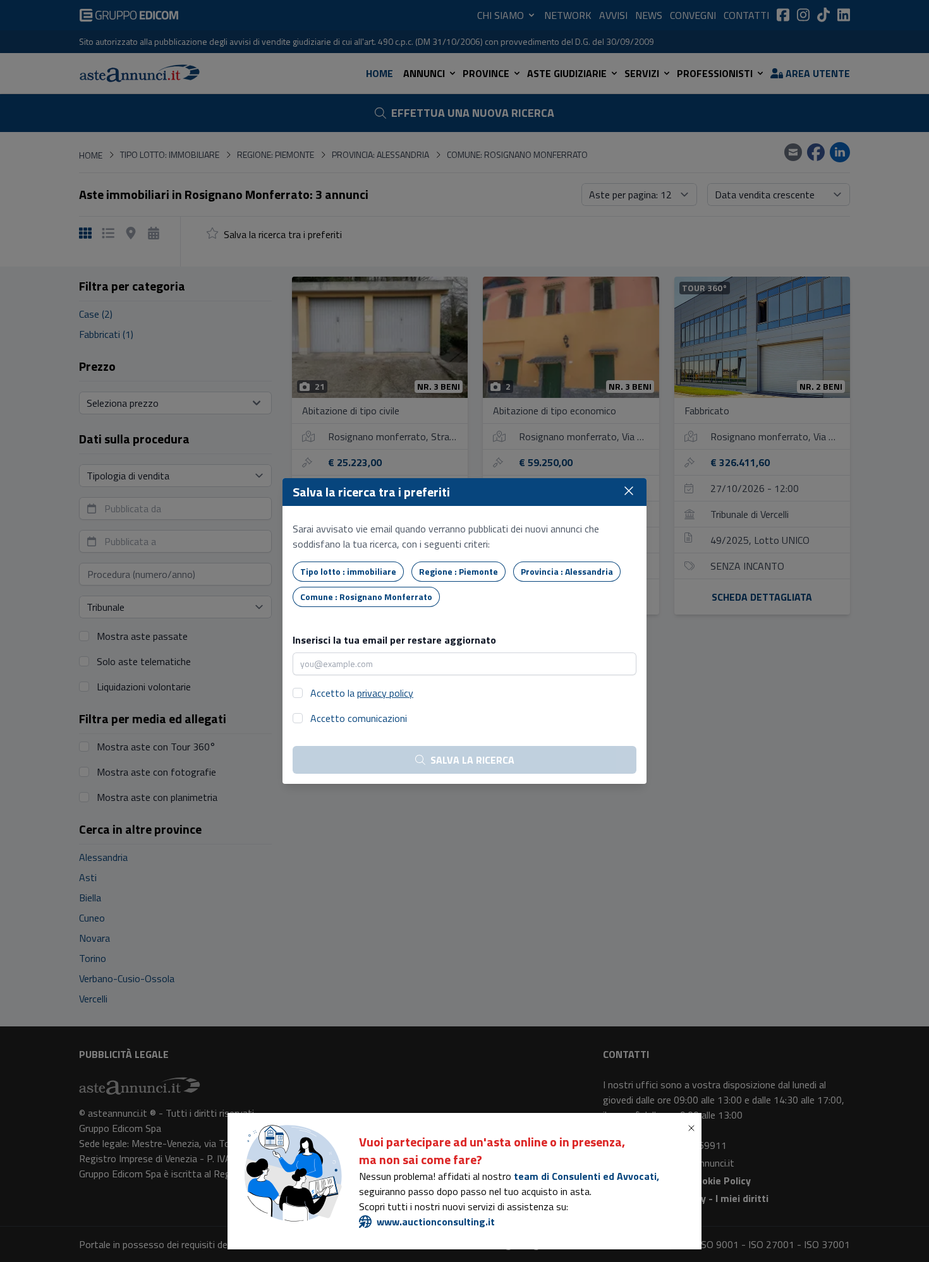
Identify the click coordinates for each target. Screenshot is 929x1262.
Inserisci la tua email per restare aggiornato (394, 639)
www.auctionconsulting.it (436, 1221)
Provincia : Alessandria (567, 571)
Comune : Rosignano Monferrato (366, 596)
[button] (693, 1128)
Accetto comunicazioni (358, 718)
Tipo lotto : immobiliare (348, 571)
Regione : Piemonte (458, 571)
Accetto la (361, 692)
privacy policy (385, 692)
